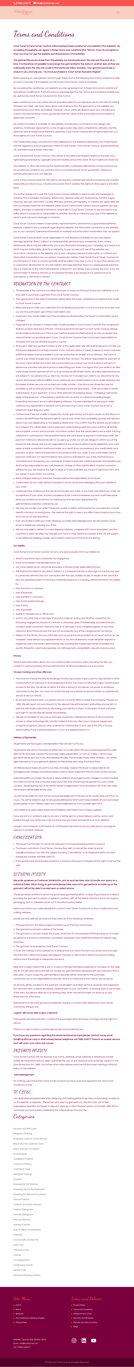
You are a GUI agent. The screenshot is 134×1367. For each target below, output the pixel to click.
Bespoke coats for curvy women (30, 1139)
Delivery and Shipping (83, 1318)
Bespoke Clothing (22, 1134)
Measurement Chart (82, 1314)
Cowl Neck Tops (21, 1169)
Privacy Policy (79, 1305)
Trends (17, 1255)
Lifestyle (17, 1235)
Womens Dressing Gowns (26, 1275)
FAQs (75, 1327)
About (18, 1309)
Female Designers (23, 1214)
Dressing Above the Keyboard (29, 1189)
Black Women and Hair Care (28, 1144)
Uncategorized (21, 1260)
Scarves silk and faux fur (26, 1240)
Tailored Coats (21, 1250)
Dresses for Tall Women (25, 1184)
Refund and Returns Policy (85, 1322)
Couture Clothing (22, 1164)
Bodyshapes (20, 1154)
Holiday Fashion (21, 1225)
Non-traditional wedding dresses (30, 1318)
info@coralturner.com (28, 1343)
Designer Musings (22, 1174)
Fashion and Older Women (27, 1204)
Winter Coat (19, 1270)
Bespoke (20, 1314)
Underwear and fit (23, 1265)
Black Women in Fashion (26, 1149)
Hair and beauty (21, 1220)
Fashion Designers (23, 1209)
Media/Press (21, 1322)
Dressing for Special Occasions (29, 1194)
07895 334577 (23, 1347)
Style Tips (18, 1245)
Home (18, 1305)
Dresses (17, 1179)
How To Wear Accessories (27, 1230)
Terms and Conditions (82, 1309)
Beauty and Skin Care (25, 1129)
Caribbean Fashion (23, 1159)
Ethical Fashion (21, 1199)
